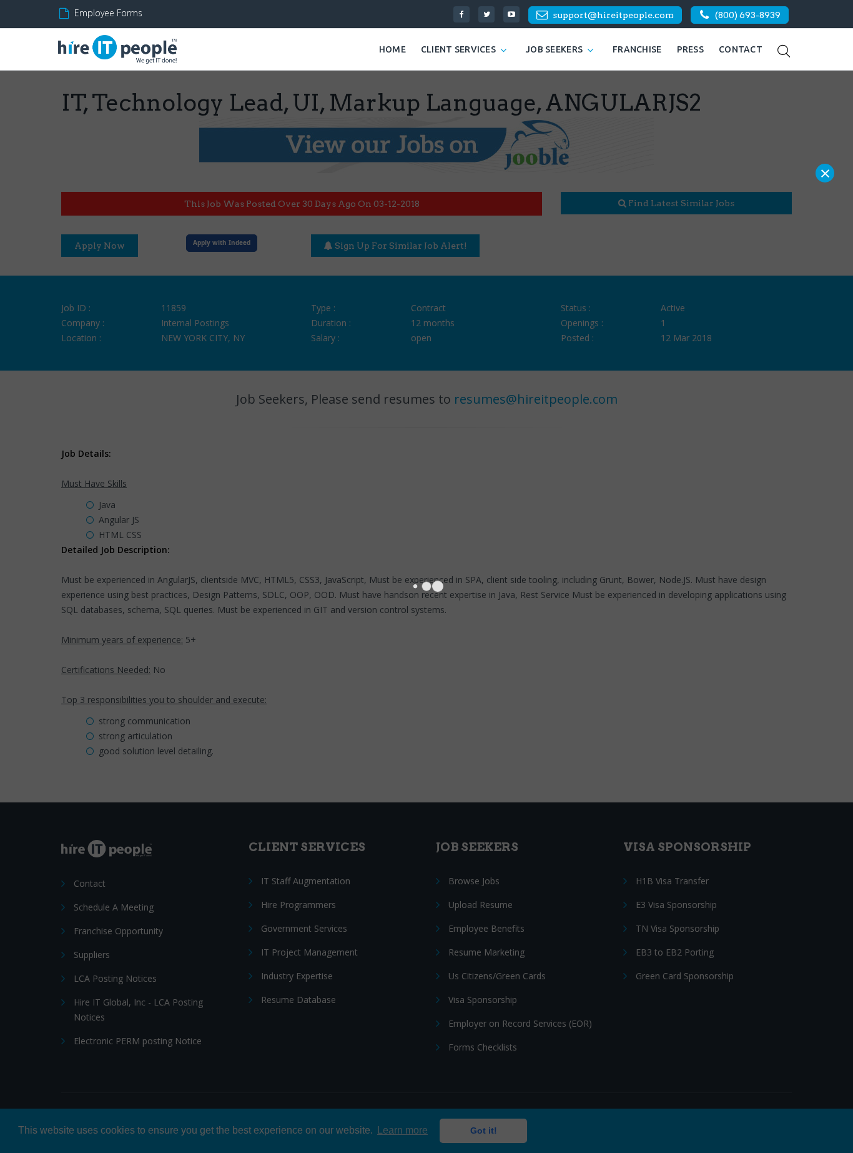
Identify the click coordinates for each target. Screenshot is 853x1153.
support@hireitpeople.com (613, 15)
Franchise (637, 49)
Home (392, 49)
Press (690, 49)
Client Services (458, 49)
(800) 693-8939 (748, 15)
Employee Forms (108, 13)
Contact (740, 49)
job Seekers (554, 49)
